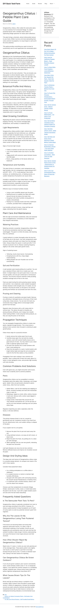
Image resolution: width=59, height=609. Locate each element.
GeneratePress (40, 606)
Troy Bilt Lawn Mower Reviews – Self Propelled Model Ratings (19, 599)
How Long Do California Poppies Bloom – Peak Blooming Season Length (49, 61)
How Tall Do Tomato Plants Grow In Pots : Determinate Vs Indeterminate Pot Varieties (50, 164)
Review (40, 3)
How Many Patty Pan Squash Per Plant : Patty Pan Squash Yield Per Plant (49, 78)
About (51, 3)
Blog (46, 3)
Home (27, 3)
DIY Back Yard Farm (11, 4)
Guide (33, 3)
